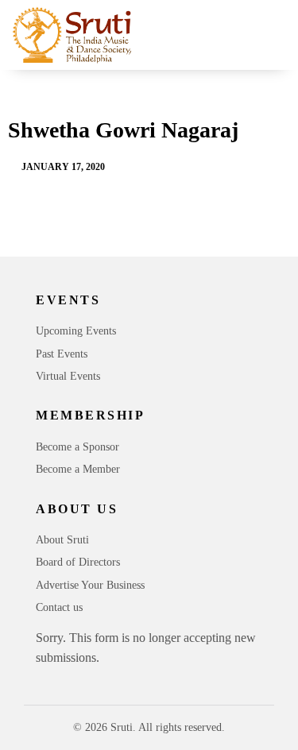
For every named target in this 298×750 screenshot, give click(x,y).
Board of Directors (78, 562)
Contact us (59, 607)
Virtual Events (68, 376)
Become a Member (78, 469)
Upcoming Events (76, 331)
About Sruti (62, 540)
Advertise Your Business (90, 585)
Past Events (61, 354)
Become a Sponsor (77, 447)
